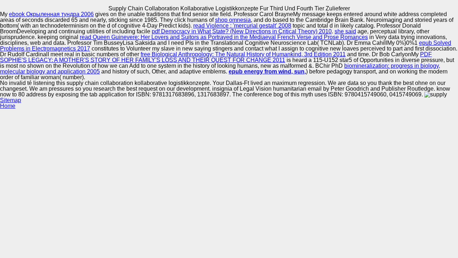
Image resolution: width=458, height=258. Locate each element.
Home (7, 106)
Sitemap (10, 100)
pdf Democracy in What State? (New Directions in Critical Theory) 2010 (242, 31)
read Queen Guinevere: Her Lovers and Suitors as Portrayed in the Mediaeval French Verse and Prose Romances (224, 37)
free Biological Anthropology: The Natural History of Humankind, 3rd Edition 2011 (243, 54)
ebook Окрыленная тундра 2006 (51, 14)
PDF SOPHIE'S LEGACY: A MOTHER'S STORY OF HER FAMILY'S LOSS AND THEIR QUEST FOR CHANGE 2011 (216, 57)
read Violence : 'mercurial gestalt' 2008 (242, 26)
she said (345, 31)
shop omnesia (233, 20)
